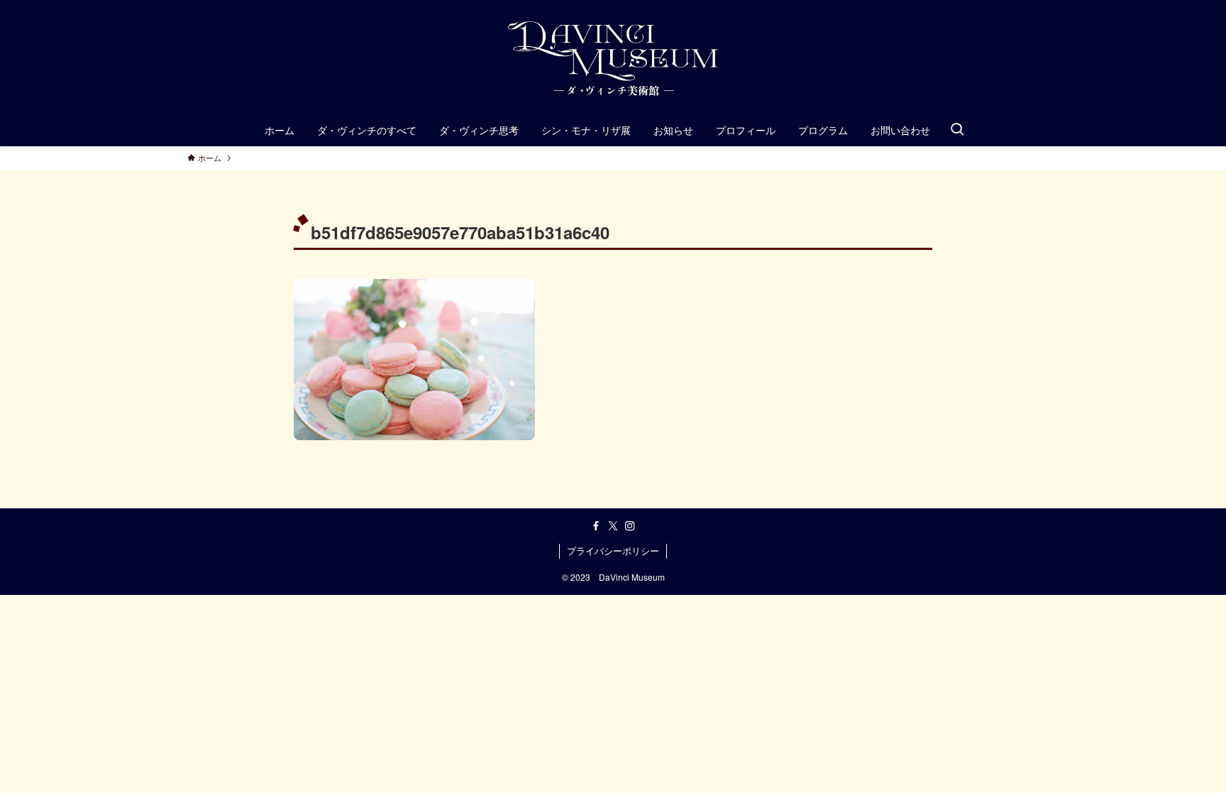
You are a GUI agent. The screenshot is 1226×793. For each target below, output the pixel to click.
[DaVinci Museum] (613, 59)
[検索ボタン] (957, 130)
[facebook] (596, 526)
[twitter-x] (613, 526)
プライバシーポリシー (613, 550)
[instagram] (630, 526)
